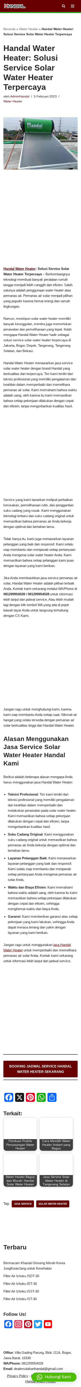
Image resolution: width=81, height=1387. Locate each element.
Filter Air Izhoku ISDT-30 (21, 1276)
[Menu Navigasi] (73, 6)
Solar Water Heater (52, 1203)
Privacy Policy (17, 1376)
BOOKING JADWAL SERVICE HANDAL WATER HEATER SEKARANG (40, 1069)
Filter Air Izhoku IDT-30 (20, 1284)
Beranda (9, 29)
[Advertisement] (40, 225)
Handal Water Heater (19, 269)
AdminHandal (19, 96)
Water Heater (28, 29)
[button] (54, 1377)
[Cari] (63, 6)
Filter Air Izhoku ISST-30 (21, 1291)
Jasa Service (23, 1203)
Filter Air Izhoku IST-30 (20, 1299)
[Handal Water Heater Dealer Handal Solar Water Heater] (14, 6)
